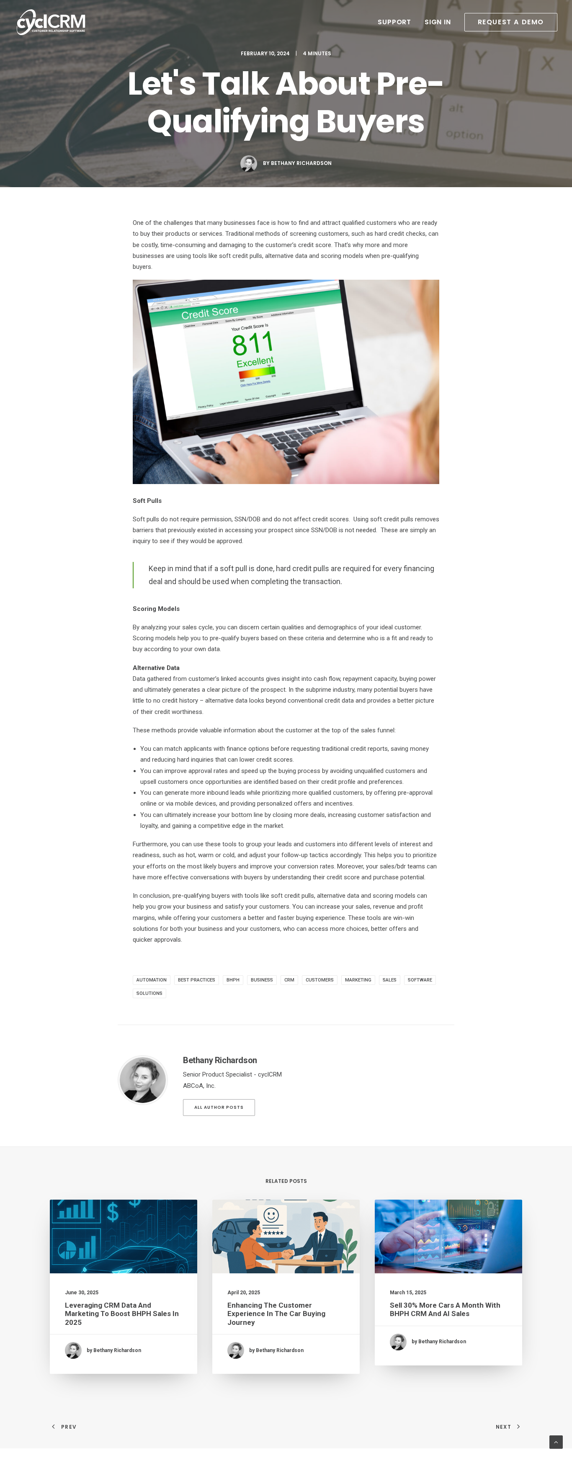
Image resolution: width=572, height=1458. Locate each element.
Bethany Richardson (301, 163)
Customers (320, 980)
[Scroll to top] (556, 1441)
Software (420, 980)
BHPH (233, 980)
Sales (390, 980)
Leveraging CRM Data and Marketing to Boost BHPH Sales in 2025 (122, 1314)
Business (262, 980)
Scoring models (154, 638)
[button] (508, 22)
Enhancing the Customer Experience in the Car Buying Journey (276, 1314)
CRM (289, 980)
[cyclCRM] (51, 22)
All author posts (219, 1107)
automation (152, 980)
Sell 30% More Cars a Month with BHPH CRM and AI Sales (445, 1309)
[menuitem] (397, 22)
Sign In (438, 22)
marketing (358, 980)
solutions (149, 993)
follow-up (294, 855)
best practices (196, 980)
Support (394, 22)
